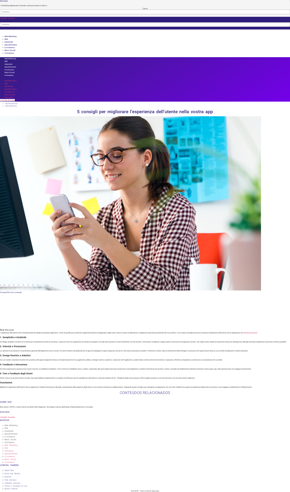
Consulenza (9, 53)
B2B (6, 39)
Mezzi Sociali (10, 50)
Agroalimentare (11, 45)
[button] (145, 15)
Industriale (9, 42)
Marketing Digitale (250, 333)
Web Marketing (11, 36)
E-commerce (10, 48)
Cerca (145, 8)
